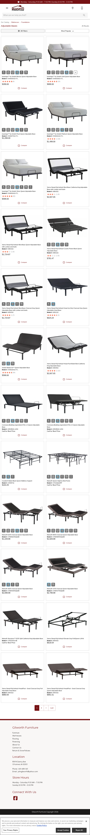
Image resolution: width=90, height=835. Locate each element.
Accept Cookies (63, 830)
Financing (16, 742)
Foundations (25, 22)
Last (51, 708)
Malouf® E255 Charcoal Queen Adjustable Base (17, 535)
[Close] (86, 821)
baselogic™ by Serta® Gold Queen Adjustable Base (63, 76)
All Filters (24, 31)
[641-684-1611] (82, 8)
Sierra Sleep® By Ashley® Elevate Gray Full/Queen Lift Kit (65, 638)
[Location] (72, 8)
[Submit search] (84, 15)
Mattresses (15, 22)
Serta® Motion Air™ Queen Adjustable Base (16, 368)
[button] (7, 8)
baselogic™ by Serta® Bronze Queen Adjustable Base (19, 76)
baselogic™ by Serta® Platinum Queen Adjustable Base (65, 134)
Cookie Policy (42, 825)
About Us (16, 745)
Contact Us (16, 748)
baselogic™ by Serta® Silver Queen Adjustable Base (19, 191)
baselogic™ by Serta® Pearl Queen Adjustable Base (18, 134)
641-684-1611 (23, 769)
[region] (45, 826)
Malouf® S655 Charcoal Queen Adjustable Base (17, 589)
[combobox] (67, 31)
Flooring (15, 739)
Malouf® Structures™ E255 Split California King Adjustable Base (22, 638)
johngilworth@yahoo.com (28, 772)
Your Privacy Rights (10, 830)
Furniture (15, 733)
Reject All (79, 830)
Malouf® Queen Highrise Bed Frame (58, 481)
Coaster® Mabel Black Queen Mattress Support (17, 481)
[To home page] (18, 8)
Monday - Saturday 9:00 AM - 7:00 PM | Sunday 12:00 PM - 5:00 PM (47, 2)
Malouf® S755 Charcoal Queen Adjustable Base (62, 589)
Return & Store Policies (21, 751)
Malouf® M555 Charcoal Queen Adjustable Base (62, 535)
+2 (75, 72)
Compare (24, 88)
